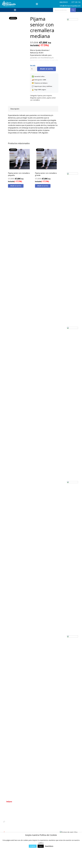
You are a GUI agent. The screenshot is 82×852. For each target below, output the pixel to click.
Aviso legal (39, 827)
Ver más (32, 65)
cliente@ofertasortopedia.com (14, 828)
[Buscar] (73, 10)
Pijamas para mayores (44, 95)
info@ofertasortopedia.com (13, 825)
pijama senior (41, 98)
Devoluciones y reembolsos (44, 824)
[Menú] (37, 3)
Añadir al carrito (46, 69)
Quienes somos (41, 814)
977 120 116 (8, 818)
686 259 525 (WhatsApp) (13, 821)
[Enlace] (9, 4)
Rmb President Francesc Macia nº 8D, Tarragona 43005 (17, 833)
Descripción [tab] (14, 109)
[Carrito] (78, 10)
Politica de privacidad (42, 820)
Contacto (39, 817)
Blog (37, 830)
